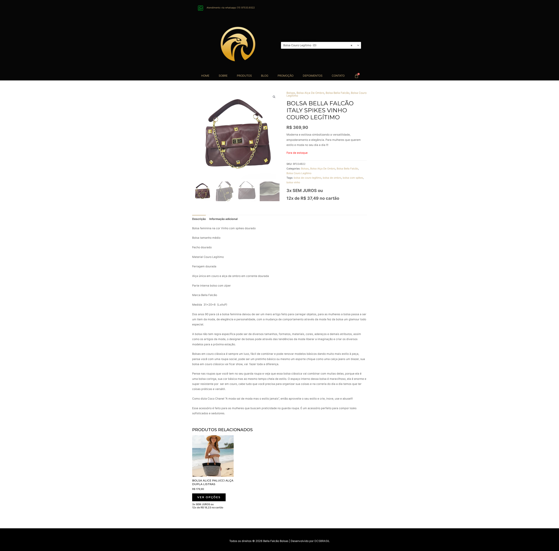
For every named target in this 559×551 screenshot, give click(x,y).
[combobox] (321, 45)
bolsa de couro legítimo (307, 177)
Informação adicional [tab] (223, 219)
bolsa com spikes (353, 177)
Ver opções (209, 497)
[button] (274, 96)
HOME (205, 75)
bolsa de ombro (332, 177)
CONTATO (338, 75)
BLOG (264, 75)
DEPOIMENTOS (312, 75)
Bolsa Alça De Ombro (310, 93)
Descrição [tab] (199, 219)
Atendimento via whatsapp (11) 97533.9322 (231, 7)
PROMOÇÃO (285, 75)
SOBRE (223, 75)
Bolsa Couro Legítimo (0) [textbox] (317, 45)
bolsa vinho (293, 182)
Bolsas (290, 93)
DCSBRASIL (322, 541)
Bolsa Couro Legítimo (298, 173)
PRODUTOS (244, 75)
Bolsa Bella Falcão (337, 93)
